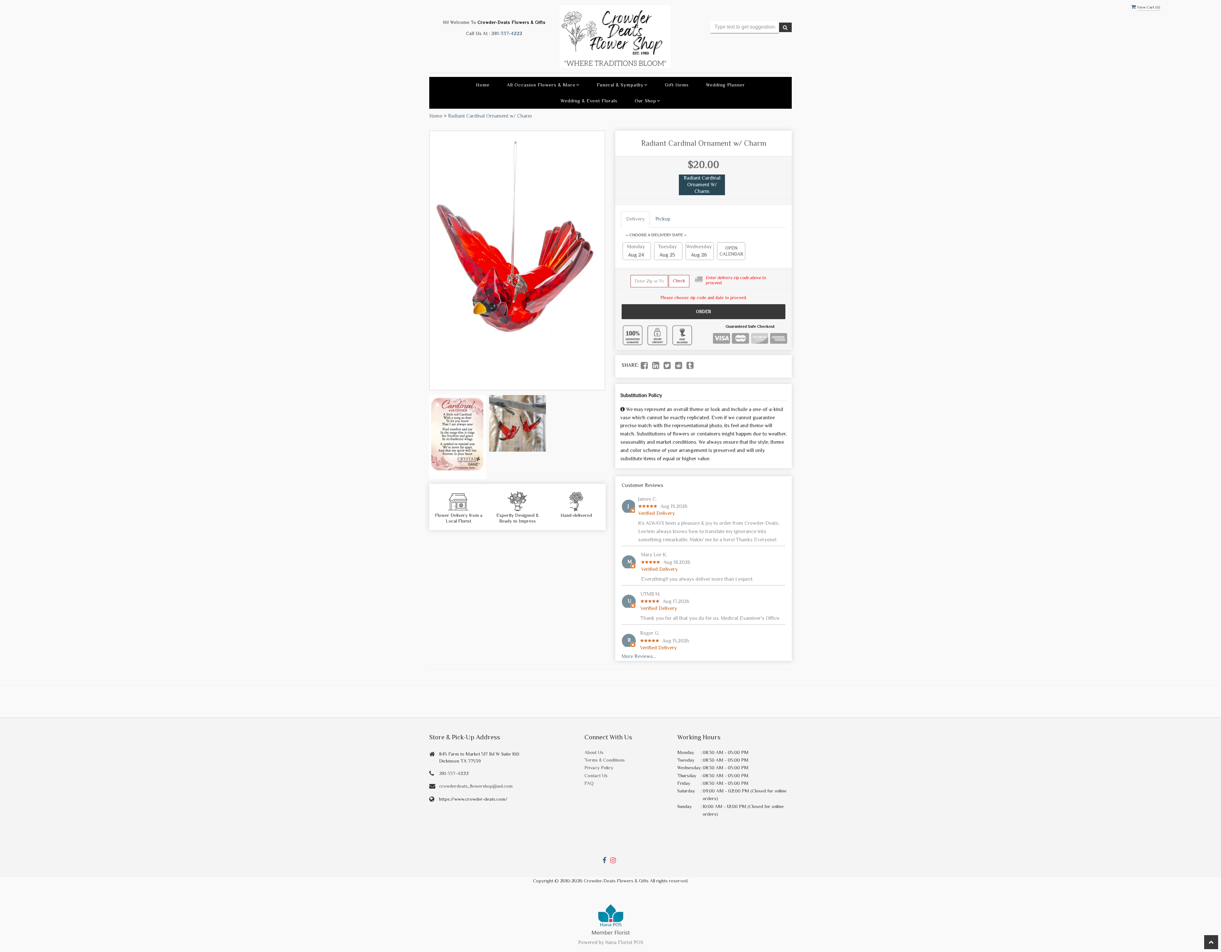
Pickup (662, 219)
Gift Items (677, 84)
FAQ (589, 783)
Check (679, 280)
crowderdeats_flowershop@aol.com (476, 786)
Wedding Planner (725, 84)
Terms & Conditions (604, 760)
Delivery (635, 219)
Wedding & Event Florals (589, 100)
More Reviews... (639, 656)
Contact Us (596, 775)
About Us (594, 752)
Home (483, 84)
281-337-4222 (507, 33)
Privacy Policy (598, 767)
